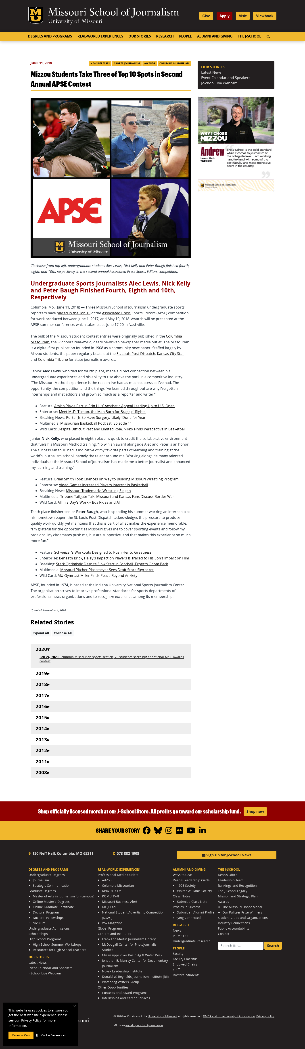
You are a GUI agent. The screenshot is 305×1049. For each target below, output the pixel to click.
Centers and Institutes (114, 934)
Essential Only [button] (21, 1035)
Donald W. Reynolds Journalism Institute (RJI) (135, 976)
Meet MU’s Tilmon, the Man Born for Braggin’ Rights (102, 411)
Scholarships (38, 934)
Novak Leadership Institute (122, 971)
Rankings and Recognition (237, 885)
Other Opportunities (113, 987)
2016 (41, 706)
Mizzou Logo (35, 15)
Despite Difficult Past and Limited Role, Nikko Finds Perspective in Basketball (122, 429)
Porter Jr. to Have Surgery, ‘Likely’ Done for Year (106, 417)
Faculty (178, 953)
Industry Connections (234, 923)
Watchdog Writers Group (120, 982)
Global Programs (110, 928)
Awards (149, 63)
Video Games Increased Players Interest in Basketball (103, 484)
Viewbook (265, 15)
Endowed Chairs (185, 964)
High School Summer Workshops (57, 944)
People (185, 36)
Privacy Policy (31, 1020)
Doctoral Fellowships (48, 918)
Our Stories (139, 36)
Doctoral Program (46, 912)
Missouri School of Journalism (113, 13)
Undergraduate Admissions (49, 928)
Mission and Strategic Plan (238, 896)
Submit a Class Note (192, 901)
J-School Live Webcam (219, 83)
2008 (41, 772)
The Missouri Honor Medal (242, 907)
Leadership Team (231, 880)
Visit (243, 15)
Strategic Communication (52, 885)
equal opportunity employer (144, 1025)
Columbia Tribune (53, 359)
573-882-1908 (127, 853)
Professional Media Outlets (118, 875)
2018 (41, 684)
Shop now (255, 811)
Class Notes (181, 896)
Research (164, 36)
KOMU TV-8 (110, 896)
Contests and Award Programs (124, 993)
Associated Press (116, 313)
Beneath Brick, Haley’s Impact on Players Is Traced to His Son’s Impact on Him (124, 558)
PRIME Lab (180, 936)
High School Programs (45, 939)
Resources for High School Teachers (59, 950)
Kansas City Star (170, 353)
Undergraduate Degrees (47, 875)
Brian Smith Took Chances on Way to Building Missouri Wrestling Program (116, 479)
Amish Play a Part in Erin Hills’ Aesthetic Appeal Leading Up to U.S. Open (114, 405)
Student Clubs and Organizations (243, 918)
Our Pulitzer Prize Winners (242, 912)
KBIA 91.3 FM (111, 891)
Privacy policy (265, 1016)
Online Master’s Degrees (51, 901)
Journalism (41, 880)
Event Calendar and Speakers (225, 77)
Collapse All (63, 633)
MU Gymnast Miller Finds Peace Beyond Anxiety (97, 575)
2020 (41, 649)
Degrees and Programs (50, 36)
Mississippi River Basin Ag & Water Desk (132, 955)
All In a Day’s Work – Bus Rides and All (89, 502)
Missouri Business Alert (119, 901)
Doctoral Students (186, 975)
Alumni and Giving (214, 36)
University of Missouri (75, 22)
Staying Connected (187, 918)
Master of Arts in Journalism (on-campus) (63, 896)
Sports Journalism (127, 63)
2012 (41, 750)
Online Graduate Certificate (53, 907)
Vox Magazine (112, 923)
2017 (41, 695)
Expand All (41, 633)
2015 (41, 717)
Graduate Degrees (42, 891)
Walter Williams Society (194, 891)
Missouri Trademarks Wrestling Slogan (98, 490)
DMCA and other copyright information (229, 1016)
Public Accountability (233, 928)
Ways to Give (182, 875)
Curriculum (37, 923)
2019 (41, 673)
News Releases (100, 63)
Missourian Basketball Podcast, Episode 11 (96, 423)
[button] (51, 1035)
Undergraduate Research (192, 941)
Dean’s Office (227, 875)
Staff (176, 970)
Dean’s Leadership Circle (191, 880)
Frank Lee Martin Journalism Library (129, 939)
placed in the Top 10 (73, 313)
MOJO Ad (109, 907)
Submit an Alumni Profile (195, 912)
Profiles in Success (186, 907)
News (177, 930)
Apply (224, 15)
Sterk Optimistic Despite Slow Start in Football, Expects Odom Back (112, 563)
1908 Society (186, 885)
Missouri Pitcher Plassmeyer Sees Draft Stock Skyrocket (107, 569)
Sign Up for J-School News (228, 855)
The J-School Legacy (232, 891)
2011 (41, 761)
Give (206, 15)
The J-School (249, 36)
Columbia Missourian (174, 63)
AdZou (107, 880)
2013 (41, 739)
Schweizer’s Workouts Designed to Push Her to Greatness (103, 552)
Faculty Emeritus (185, 959)
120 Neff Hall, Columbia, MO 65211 (62, 853)
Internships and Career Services (126, 998)
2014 (41, 728)
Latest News (211, 72)
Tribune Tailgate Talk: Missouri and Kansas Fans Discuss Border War (117, 496)
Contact (223, 934)
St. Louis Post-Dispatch (136, 353)
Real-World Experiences (100, 36)
